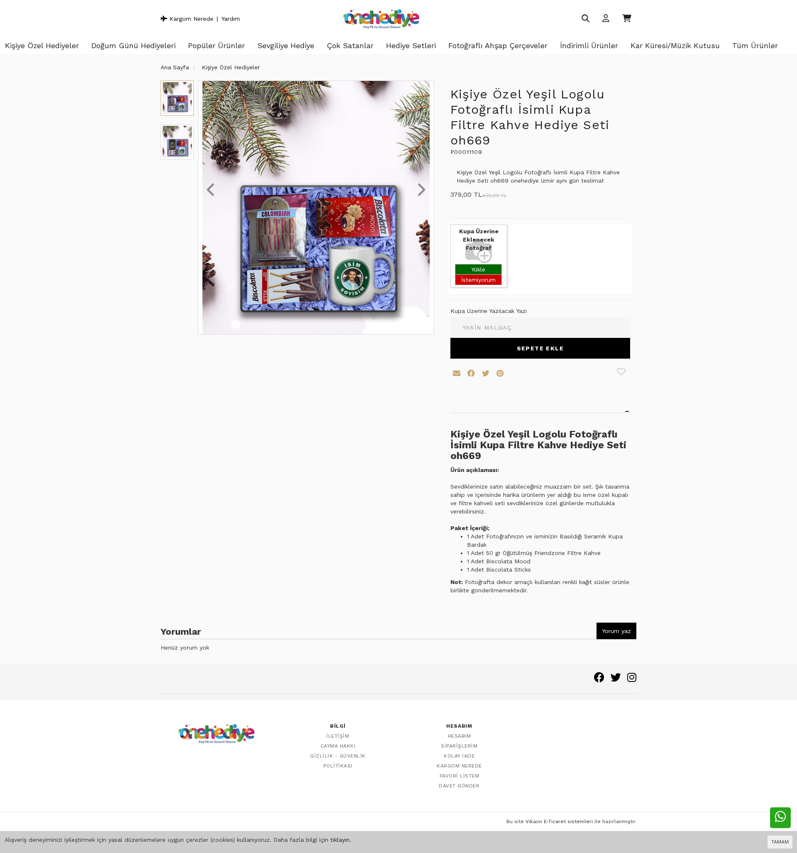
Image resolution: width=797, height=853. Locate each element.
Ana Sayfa (175, 67)
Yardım (230, 18)
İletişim (337, 736)
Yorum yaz (616, 631)
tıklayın (340, 839)
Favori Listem (459, 776)
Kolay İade (459, 756)
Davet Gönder (459, 786)
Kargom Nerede (190, 18)
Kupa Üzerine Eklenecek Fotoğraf (479, 239)
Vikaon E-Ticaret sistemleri (559, 821)
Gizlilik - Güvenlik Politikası (338, 761)
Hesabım (459, 736)
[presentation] (211, 190)
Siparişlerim (459, 746)
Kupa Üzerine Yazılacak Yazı (488, 311)
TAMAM (780, 842)
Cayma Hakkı (338, 746)
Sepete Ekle (540, 348)
